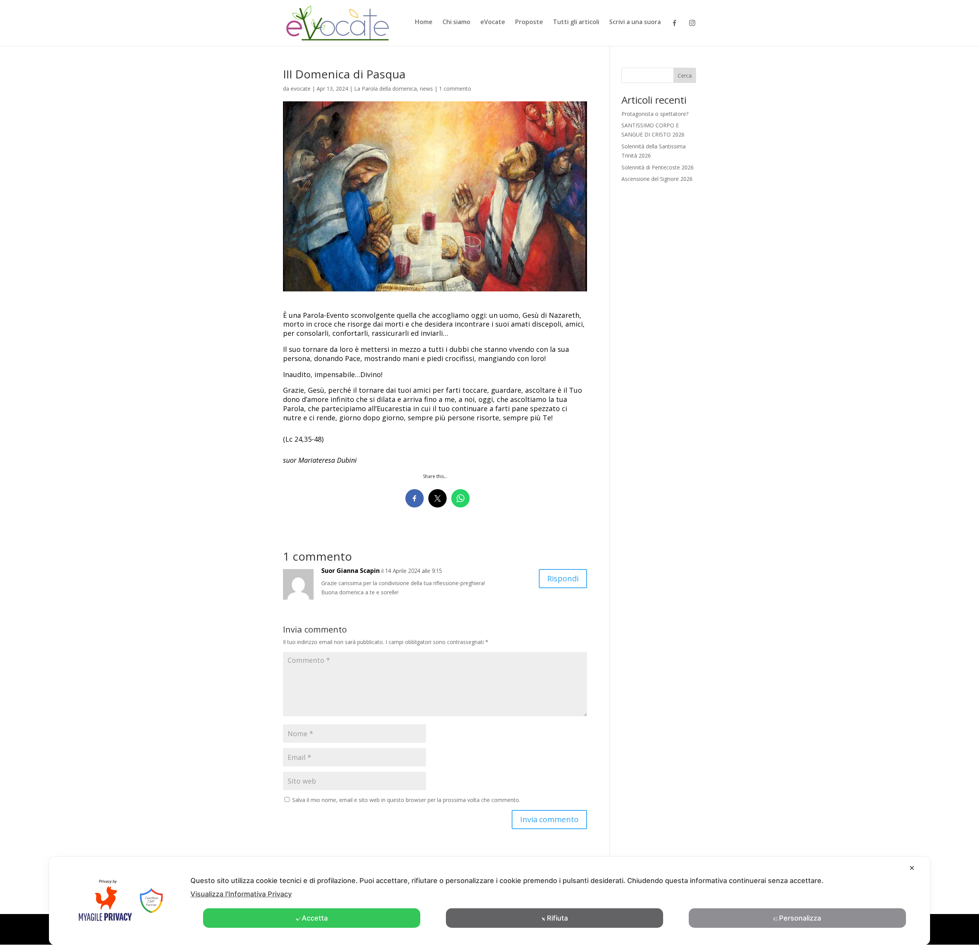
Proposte (529, 22)
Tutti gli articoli (576, 22)
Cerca (685, 75)
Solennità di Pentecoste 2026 (657, 167)
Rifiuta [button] (557, 918)
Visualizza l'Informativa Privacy (241, 894)
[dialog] (489, 901)
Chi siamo (456, 22)
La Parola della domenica (385, 88)
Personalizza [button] (800, 918)
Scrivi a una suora (635, 22)
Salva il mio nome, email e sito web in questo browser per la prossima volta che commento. (406, 799)
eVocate (492, 22)
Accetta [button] (315, 918)
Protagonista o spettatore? (654, 113)
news (426, 88)
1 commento (455, 88)
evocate (301, 88)
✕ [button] (912, 868)
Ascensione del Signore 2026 (657, 178)
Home (424, 22)
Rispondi (563, 578)
